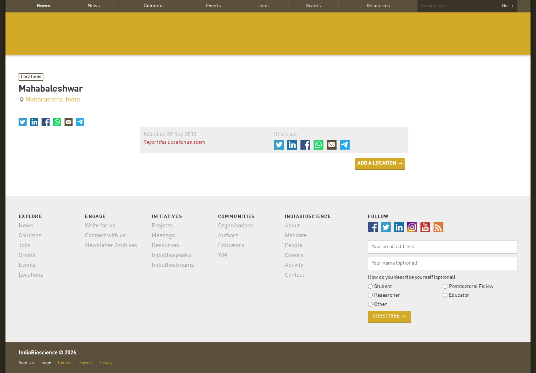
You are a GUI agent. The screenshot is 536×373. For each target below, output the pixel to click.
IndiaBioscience (268, 33)
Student (383, 286)
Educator (459, 295)
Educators (231, 246)
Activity (294, 265)
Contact (294, 275)
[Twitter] (23, 122)
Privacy (105, 363)
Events (213, 5)
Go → (508, 5)
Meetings (163, 236)
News (94, 5)
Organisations (235, 226)
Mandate (296, 236)
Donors (294, 255)
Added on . (170, 135)
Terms (85, 363)
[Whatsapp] (57, 122)
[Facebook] (46, 122)
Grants (313, 5)
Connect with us (105, 236)
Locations (31, 76)
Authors (228, 236)
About (292, 226)
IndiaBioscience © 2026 (47, 353)
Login (45, 363)
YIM (223, 255)
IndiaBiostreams (173, 265)
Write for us (100, 226)
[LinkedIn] (34, 122)
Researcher (387, 295)
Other (380, 304)
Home (43, 5)
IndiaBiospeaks (171, 255)
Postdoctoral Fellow (471, 286)
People (293, 246)
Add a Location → (380, 163)
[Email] (69, 122)
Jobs (263, 5)
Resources (378, 5)
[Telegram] (80, 122)
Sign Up (26, 363)
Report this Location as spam (174, 142)
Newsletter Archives (111, 246)
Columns (154, 5)
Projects (162, 226)
